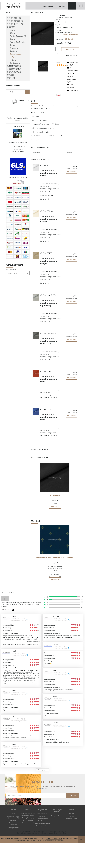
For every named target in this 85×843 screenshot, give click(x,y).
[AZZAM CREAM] (36, 213)
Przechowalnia (42, 821)
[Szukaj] (27, 92)
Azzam (14, 57)
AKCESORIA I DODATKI (14, 69)
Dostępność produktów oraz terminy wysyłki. (28, 814)
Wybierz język (11, 269)
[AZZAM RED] (36, 373)
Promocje (11, 78)
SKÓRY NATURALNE (14, 72)
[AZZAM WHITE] (36, 167)
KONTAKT (72, 814)
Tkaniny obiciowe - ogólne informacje (13, 828)
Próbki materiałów (18, 126)
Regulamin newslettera (42, 823)
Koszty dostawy (28, 820)
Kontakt (71, 816)
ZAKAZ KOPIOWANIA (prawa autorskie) (13, 817)
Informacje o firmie (71, 818)
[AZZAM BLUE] (36, 411)
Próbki (14, 814)
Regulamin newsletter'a (14, 799)
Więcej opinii (42, 770)
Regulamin (13, 820)
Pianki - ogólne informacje (13, 824)
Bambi (14, 60)
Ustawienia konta (42, 818)
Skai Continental (15, 63)
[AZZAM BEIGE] (36, 255)
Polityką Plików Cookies (54, 839)
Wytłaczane (14, 48)
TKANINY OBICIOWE (14, 18)
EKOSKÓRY (11, 27)
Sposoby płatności (28, 823)
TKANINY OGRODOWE (15, 21)
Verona (12, 30)
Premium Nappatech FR (18, 36)
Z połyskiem (14, 51)
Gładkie (12, 39)
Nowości (10, 75)
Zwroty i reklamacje (57, 816)
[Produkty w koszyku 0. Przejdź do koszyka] (72, 6)
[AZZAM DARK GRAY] (36, 335)
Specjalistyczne (16, 54)
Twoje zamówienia (42, 814)
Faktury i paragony (28, 818)
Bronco (12, 45)
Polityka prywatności (42, 826)
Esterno (12, 33)
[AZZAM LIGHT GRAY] (36, 297)
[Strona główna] (13, 6)
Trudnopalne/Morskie (17, 42)
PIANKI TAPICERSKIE (14, 66)
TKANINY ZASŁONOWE (15, 24)
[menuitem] (47, 6)
